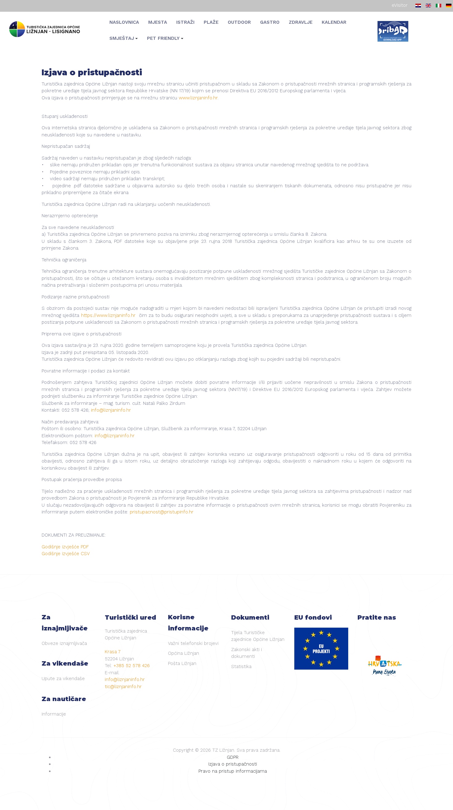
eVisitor (400, 5)
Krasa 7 (112, 651)
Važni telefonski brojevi (193, 643)
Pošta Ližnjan (182, 663)
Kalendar (334, 22)
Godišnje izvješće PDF (65, 547)
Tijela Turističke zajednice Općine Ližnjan (257, 636)
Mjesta (157, 22)
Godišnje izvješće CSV (66, 553)
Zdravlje (300, 22)
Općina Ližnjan (183, 653)
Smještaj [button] (121, 38)
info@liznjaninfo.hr (111, 410)
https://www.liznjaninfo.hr (108, 315)
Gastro (270, 22)
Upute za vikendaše (63, 678)
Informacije (54, 714)
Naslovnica (124, 22)
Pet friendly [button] (163, 38)
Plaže (211, 22)
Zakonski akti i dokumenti (246, 653)
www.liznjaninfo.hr (198, 98)
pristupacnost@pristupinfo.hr (162, 512)
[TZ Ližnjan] (47, 29)
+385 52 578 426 (131, 665)
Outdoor (239, 22)
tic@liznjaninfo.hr (123, 686)
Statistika (241, 666)
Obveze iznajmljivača (64, 643)
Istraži (185, 22)
